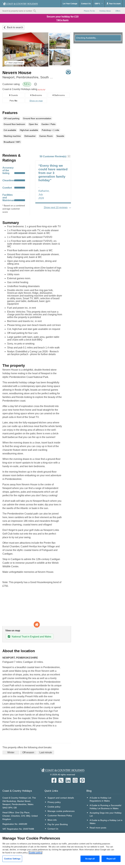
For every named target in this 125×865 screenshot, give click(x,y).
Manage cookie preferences (61, 811)
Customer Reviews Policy (60, 815)
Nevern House (16, 72)
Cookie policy (54, 806)
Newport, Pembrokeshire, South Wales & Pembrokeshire (28, 77)
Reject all (111, 859)
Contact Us (86, 4)
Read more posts (98, 827)
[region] (62, 849)
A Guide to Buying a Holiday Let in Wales (106, 821)
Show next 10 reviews (56, 207)
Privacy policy (54, 802)
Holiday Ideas (105, 11)
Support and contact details (61, 798)
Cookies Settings (12, 859)
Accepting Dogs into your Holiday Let (105, 814)
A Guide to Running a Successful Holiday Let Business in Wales (105, 807)
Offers (117, 11)
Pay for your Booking (58, 824)
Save (68, 72)
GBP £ (98, 4)
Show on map (36, 100)
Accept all (90, 859)
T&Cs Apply (62, 20)
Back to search (15, 27)
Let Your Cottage (70, 4)
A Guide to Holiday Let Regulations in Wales (100, 799)
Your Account (114, 4)
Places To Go (89, 11)
